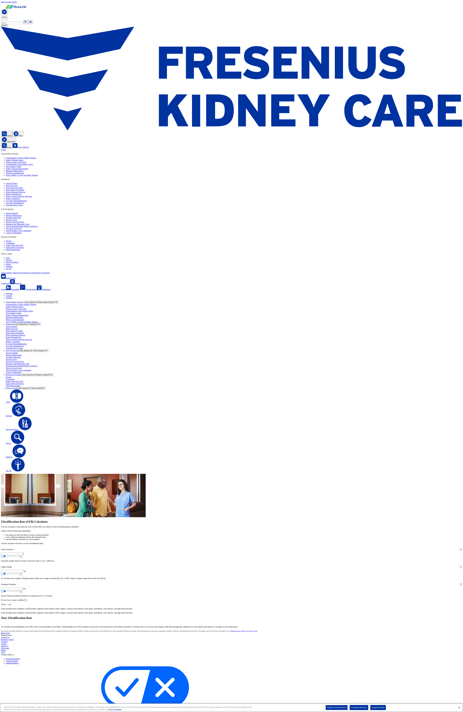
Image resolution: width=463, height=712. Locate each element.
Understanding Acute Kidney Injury (19, 164)
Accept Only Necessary (359, 707)
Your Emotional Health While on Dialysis (21, 226)
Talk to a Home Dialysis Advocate (19, 196)
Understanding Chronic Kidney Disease (21, 158)
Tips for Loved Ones (14, 228)
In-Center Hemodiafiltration (16, 201)
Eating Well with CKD (14, 245)
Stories (8, 264)
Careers (4, 644)
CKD (8, 258)
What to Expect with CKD (16, 162)
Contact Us (5, 637)
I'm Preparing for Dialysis (28, 273)
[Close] (459, 707)
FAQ (3, 653)
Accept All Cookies (378, 707)
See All (8, 269)
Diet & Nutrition (12, 262)
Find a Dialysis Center (14, 188)
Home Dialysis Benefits (15, 190)
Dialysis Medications (14, 215)
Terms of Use (253, 631)
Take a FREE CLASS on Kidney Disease (22, 175)
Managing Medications (14, 171)
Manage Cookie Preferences (336, 707)
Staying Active (11, 220)
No (4, 605)
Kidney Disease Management (17, 169)
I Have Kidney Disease (10, 273)
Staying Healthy (12, 213)
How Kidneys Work (13, 167)
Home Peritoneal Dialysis (15, 192)
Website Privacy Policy (238, 631)
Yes (9, 605)
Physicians (5, 648)
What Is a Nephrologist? (15, 173)
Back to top (5, 633)
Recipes (9, 241)
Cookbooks (10, 243)
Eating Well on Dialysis (15, 247)
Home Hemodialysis (13, 194)
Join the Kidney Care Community (18, 231)
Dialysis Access (12, 186)
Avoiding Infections (13, 218)
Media (3, 650)
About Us (4, 646)
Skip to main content (9, 2)
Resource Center (7, 640)
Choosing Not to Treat (14, 205)
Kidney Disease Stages (14, 160)
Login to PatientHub (13, 233)
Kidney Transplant (13, 199)
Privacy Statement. (115, 709)
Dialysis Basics (11, 183)
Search (4, 25)
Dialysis (9, 260)
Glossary (4, 642)
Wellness (9, 267)
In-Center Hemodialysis (15, 203)
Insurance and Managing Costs (17, 224)
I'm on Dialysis (44, 273)
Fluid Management (13, 250)
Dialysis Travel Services (15, 222)
